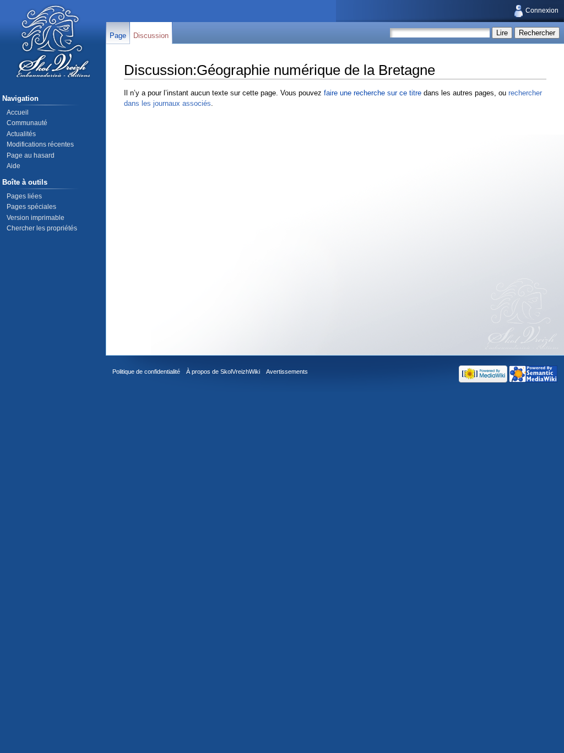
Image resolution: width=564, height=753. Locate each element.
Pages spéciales (31, 207)
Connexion (541, 10)
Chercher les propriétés (42, 228)
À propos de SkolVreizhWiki (223, 371)
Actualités (21, 134)
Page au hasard (31, 155)
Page (118, 35)
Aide (13, 166)
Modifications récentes (40, 144)
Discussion (151, 35)
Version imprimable (35, 218)
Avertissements (287, 371)
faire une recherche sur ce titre (372, 93)
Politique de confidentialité (146, 371)
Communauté (27, 123)
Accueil (18, 112)
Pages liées (24, 196)
